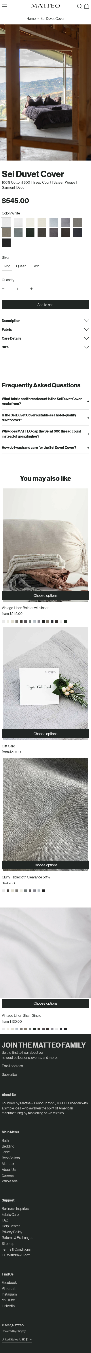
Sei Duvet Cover (52, 18)
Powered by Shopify (14, 1331)
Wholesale (10, 1181)
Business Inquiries (15, 1208)
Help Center (11, 1226)
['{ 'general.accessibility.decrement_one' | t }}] (3, 289)
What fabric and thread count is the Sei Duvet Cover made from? (42, 401)
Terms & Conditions (16, 1249)
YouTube (8, 1300)
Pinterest (8, 1288)
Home (31, 18)
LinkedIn (8, 1305)
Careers (8, 1175)
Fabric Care (10, 1214)
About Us (9, 1169)
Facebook (9, 1282)
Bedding (8, 1146)
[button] (79, 6)
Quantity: (8, 279)
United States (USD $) (15, 1339)
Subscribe (9, 1074)
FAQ (5, 1220)
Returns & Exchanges (17, 1237)
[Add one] (31, 289)
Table (6, 1152)
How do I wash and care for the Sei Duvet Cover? (39, 447)
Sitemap (8, 1243)
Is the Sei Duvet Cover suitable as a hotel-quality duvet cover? (39, 417)
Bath (5, 1140)
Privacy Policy (12, 1231)
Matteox (8, 1163)
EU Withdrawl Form (16, 1255)
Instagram (9, 1294)
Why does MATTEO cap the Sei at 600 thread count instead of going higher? (41, 433)
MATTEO (17, 1325)
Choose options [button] (45, 595)
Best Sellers (11, 1157)
